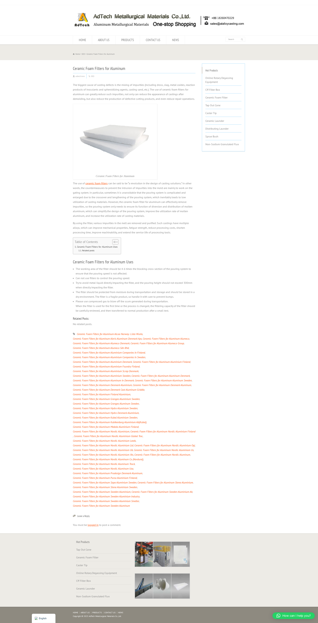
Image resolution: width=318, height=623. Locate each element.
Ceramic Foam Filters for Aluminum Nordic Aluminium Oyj (164, 445)
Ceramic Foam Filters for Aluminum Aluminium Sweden (102, 375)
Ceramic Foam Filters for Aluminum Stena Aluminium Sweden (105, 487)
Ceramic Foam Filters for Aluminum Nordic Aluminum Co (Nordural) (108, 459)
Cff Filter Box (212, 89)
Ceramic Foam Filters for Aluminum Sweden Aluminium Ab (162, 491)
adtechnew (80, 76)
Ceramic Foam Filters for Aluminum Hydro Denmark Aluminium (106, 413)
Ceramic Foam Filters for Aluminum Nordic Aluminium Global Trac (108, 436)
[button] (293, 615)
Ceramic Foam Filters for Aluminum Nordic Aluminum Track (104, 464)
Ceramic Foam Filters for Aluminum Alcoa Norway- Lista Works (110, 334)
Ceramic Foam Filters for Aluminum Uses (97, 246)
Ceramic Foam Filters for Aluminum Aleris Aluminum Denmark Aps (107, 338)
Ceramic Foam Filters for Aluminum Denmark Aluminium (102, 385)
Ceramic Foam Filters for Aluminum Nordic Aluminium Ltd (103, 445)
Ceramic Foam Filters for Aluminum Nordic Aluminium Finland (162, 431)
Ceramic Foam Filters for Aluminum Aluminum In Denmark (103, 380)
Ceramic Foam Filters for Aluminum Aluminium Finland (161, 361)
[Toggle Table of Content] (114, 242)
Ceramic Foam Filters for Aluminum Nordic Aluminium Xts (103, 454)
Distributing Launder (217, 128)
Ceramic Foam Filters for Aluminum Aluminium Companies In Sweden (109, 357)
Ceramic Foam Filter (216, 97)
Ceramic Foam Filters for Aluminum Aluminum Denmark (161, 375)
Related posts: (88, 250)
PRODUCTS (127, 40)
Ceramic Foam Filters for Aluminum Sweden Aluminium (102, 491)
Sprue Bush (211, 136)
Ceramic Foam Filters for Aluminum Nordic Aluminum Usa (103, 468)
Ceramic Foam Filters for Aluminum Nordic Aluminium (101, 431)
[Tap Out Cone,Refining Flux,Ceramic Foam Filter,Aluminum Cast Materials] (159, 29)
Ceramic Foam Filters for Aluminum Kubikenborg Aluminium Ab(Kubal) (109, 422)
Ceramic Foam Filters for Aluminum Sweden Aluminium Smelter (106, 501)
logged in (93, 525)
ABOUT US (103, 40)
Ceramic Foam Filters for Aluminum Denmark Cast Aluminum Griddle (108, 389)
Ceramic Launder (214, 120)
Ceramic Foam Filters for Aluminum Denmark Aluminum (162, 385)
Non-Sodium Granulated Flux (222, 144)
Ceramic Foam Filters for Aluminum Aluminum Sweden (163, 380)
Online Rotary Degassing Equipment (219, 80)
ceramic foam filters (96, 183)
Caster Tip (211, 113)
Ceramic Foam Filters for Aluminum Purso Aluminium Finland (105, 477)
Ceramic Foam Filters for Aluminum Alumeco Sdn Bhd (101, 348)
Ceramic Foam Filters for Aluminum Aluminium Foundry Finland (106, 366)
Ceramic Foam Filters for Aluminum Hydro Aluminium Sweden (105, 408)
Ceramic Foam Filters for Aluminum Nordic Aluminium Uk (103, 450)
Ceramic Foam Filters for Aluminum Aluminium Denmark (102, 361)
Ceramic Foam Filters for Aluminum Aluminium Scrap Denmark (105, 371)
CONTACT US (153, 40)
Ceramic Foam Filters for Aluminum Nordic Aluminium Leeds (104, 440)
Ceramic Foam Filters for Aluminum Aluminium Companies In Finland (109, 352)
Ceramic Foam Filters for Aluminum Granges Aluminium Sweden (106, 399)
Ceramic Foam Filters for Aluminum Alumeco (166, 338)
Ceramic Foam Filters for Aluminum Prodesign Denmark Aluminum (107, 473)
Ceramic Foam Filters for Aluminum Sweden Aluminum (101, 505)
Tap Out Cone (212, 105)
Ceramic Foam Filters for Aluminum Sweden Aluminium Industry (106, 496)
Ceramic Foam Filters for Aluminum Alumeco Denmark (101, 343)
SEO (92, 76)
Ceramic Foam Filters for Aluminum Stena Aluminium (165, 482)
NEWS (175, 40)
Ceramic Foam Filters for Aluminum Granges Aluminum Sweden (106, 403)
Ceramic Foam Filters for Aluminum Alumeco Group (157, 343)
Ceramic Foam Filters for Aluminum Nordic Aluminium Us (164, 450)
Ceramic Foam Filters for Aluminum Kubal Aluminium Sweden (105, 417)
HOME (82, 40)
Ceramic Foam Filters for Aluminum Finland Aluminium (101, 394)
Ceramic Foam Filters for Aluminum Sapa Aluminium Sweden (104, 482)
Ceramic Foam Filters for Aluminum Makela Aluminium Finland (106, 426)
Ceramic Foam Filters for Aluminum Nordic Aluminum (162, 454)
